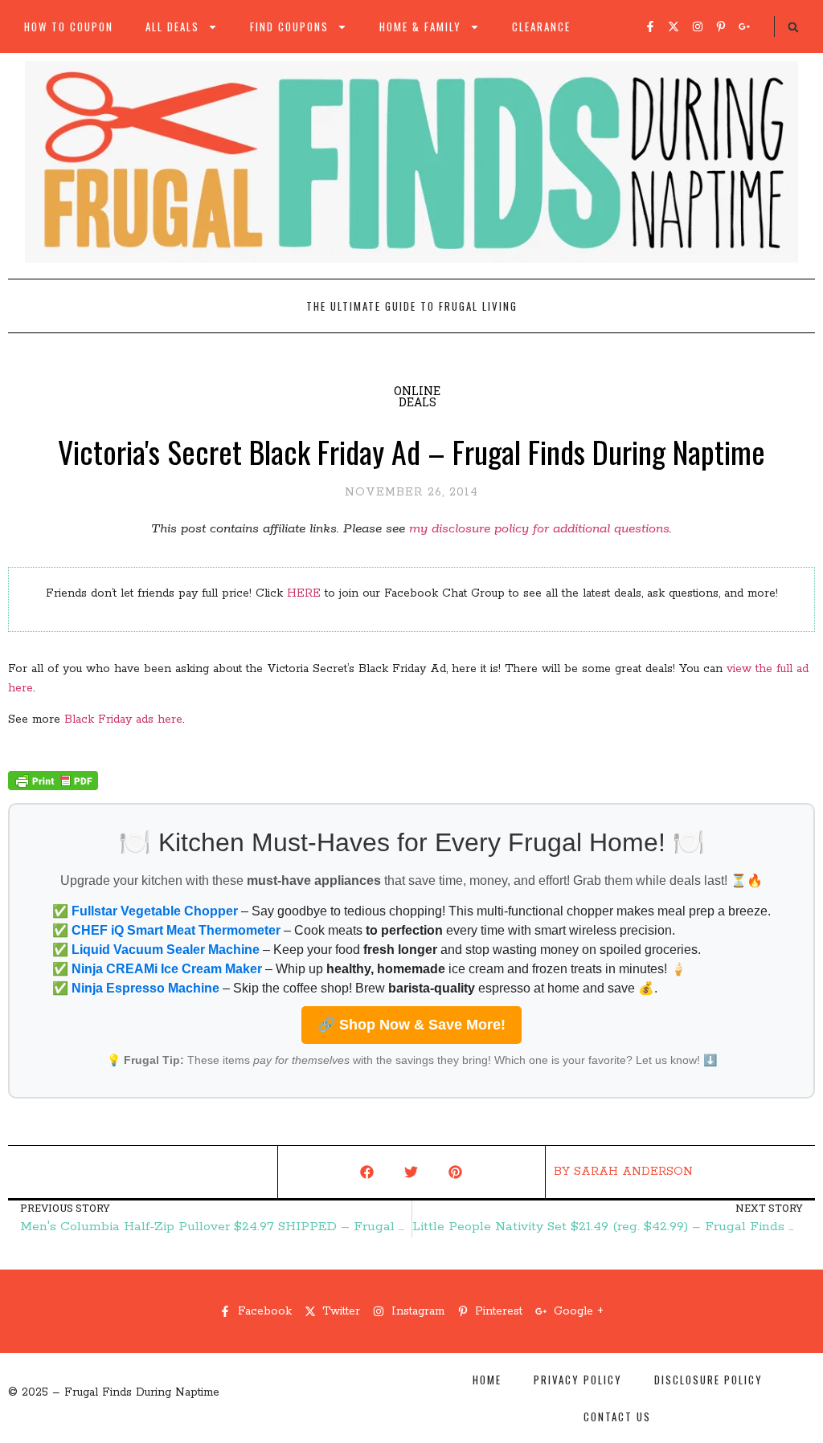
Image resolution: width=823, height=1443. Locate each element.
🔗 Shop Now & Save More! (411, 1025)
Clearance (541, 26)
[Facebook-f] (650, 26)
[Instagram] (697, 26)
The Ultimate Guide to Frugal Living (412, 306)
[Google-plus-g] (744, 26)
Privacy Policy (578, 1380)
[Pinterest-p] (721, 26)
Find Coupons (289, 26)
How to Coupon (68, 26)
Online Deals (417, 396)
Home (487, 1380)
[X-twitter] (673, 26)
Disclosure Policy (708, 1380)
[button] (793, 27)
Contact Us (617, 1416)
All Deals (172, 26)
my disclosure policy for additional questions (539, 528)
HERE (304, 593)
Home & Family (420, 26)
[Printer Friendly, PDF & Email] (53, 787)
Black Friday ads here (123, 719)
